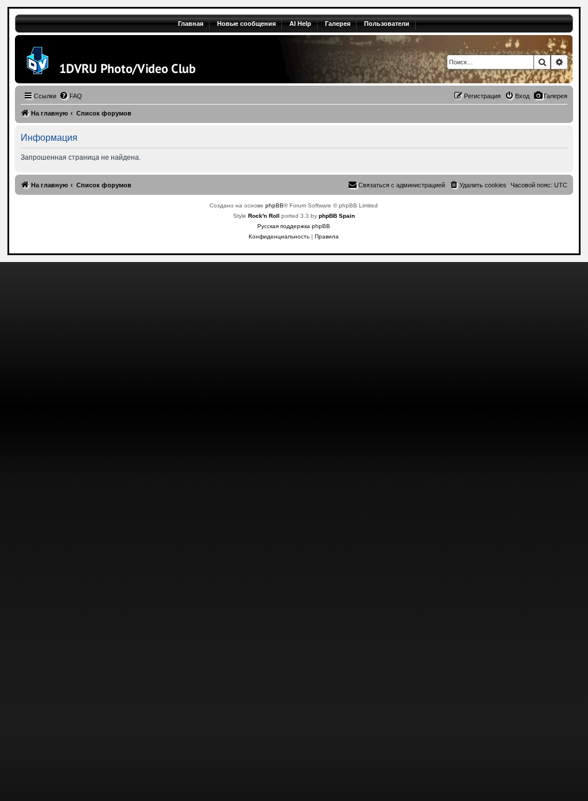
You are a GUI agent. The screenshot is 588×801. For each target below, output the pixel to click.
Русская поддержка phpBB (293, 226)
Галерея (337, 23)
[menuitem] (550, 96)
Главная (190, 23)
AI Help (300, 23)
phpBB (274, 205)
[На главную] (110, 59)
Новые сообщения (246, 23)
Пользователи (386, 23)
